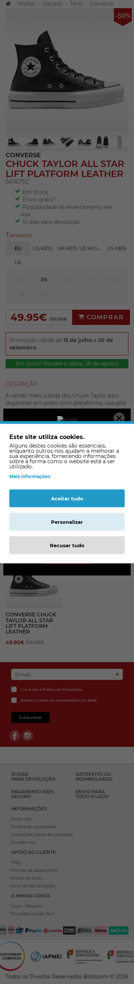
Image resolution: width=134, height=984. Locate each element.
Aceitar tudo (67, 498)
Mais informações (29, 476)
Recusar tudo (67, 545)
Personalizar (67, 522)
